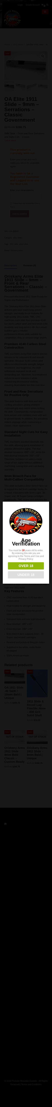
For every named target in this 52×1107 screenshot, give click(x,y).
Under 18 (25, 575)
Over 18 (26, 566)
